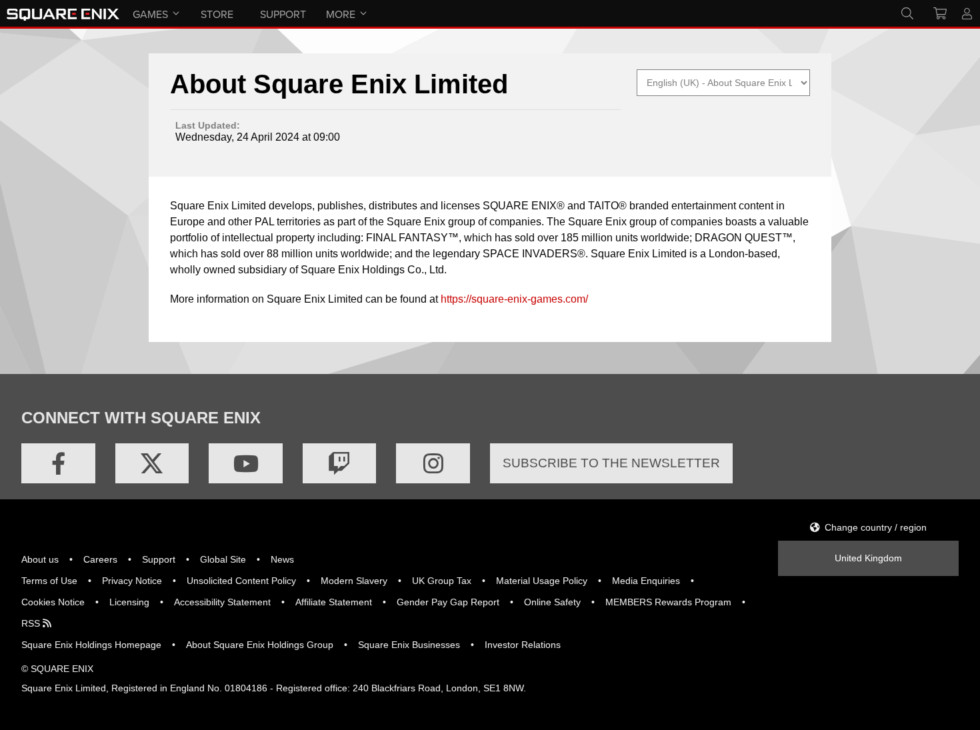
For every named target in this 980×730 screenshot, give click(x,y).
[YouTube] (246, 463)
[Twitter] (152, 463)
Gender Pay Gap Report (448, 602)
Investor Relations (523, 644)
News (282, 559)
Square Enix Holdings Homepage (91, 644)
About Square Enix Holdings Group (259, 644)
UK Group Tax (441, 580)
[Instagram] (433, 463)
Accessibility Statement (222, 602)
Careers (100, 559)
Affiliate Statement (333, 602)
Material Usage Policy (541, 580)
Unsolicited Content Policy (241, 580)
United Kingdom (868, 558)
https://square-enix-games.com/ (514, 299)
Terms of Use (49, 580)
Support (158, 559)
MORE (340, 14)
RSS (32, 623)
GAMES (150, 14)
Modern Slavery (354, 580)
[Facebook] (58, 463)
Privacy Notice (132, 580)
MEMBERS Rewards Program (668, 602)
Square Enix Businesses (409, 644)
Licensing (129, 602)
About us (40, 559)
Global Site (223, 559)
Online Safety (552, 602)
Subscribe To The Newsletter (611, 463)
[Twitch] (340, 463)
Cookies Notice (53, 602)
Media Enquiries (646, 580)
